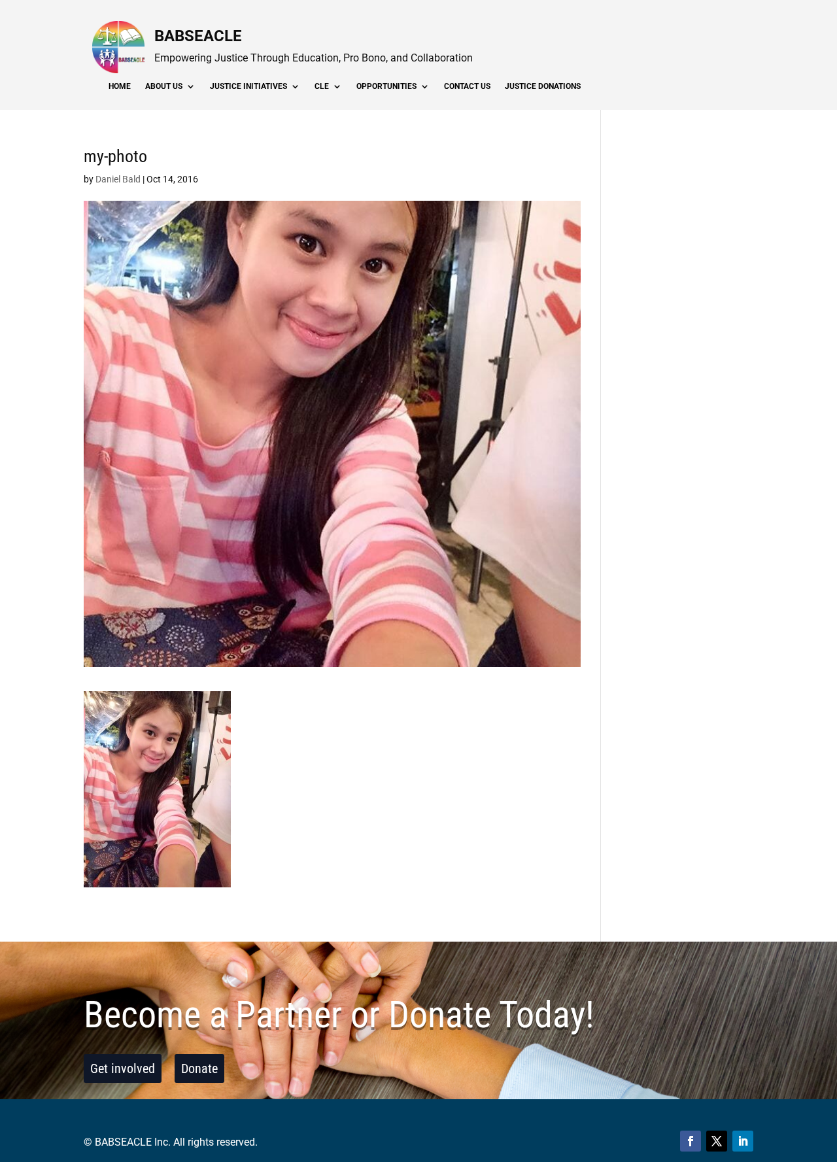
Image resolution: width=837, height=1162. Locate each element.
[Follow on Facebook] (690, 1141)
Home (120, 86)
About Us (163, 86)
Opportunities (386, 86)
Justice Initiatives (248, 86)
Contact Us (467, 86)
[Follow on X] (716, 1141)
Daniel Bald (118, 179)
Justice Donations (543, 86)
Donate (199, 1068)
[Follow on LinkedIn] (742, 1141)
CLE (322, 86)
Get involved (122, 1068)
